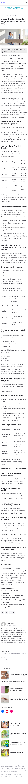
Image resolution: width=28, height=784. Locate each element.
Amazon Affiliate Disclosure (7, 776)
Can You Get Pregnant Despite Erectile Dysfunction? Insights (18, 675)
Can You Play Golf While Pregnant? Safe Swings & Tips (18, 689)
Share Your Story (20, 776)
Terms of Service (18, 774)
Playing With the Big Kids (16, 752)
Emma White (10, 623)
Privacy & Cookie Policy (6, 774)
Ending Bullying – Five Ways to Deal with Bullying (18, 724)
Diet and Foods (15, 15)
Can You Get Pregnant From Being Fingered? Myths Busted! (18, 698)
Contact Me (3, 779)
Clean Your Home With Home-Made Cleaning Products (18, 743)
